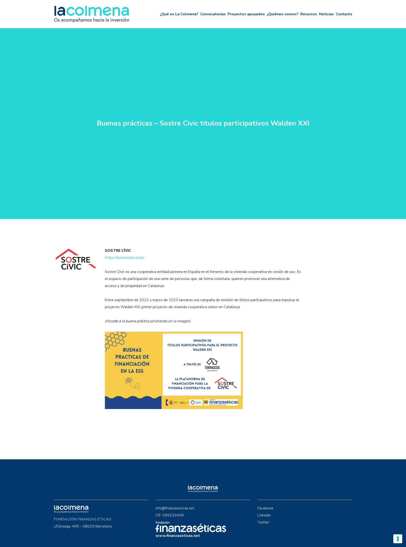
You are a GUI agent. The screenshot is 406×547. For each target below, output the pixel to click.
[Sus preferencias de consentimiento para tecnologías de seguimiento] (397, 538)
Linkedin (264, 515)
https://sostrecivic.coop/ (124, 257)
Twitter (263, 522)
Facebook (265, 508)
